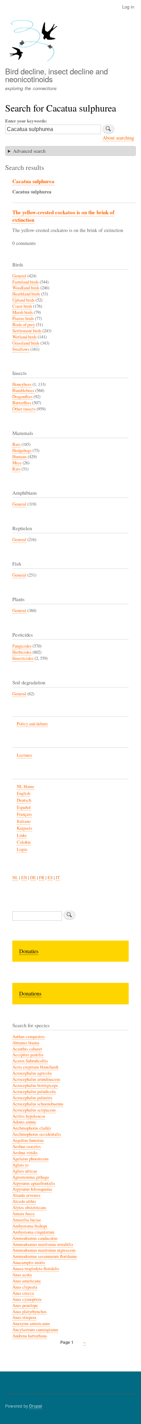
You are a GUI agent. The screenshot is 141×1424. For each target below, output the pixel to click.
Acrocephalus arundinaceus (36, 1079)
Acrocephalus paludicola (34, 1091)
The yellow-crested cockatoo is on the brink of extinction (63, 216)
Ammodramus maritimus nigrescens (44, 1250)
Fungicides (21, 646)
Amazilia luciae (26, 1220)
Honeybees (21, 384)
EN (24, 878)
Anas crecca (23, 1293)
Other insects (24, 409)
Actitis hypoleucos (28, 1116)
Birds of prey (23, 325)
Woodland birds (25, 288)
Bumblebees (23, 390)
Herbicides (21, 652)
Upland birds (23, 300)
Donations (30, 993)
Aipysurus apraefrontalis (33, 1183)
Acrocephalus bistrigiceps (35, 1085)
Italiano (23, 821)
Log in (128, 6)
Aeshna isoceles (26, 1146)
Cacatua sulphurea (33, 181)
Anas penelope (25, 1305)
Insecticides (23, 658)
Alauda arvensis (26, 1195)
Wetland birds (24, 337)
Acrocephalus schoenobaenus (37, 1104)
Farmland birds (25, 282)
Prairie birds (23, 318)
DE (33, 878)
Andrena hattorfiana (29, 1336)
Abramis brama (25, 1043)
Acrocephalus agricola (32, 1073)
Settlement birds (26, 331)
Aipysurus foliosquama (32, 1189)
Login (22, 849)
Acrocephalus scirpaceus (34, 1110)
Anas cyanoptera (26, 1299)
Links (22, 835)
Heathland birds (26, 294)
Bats (16, 444)
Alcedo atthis (24, 1201)
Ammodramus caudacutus (34, 1238)
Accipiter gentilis (27, 1055)
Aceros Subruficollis (30, 1061)
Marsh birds (22, 312)
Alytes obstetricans (29, 1207)
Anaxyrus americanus (31, 1323)
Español (24, 807)
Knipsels (24, 828)
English (23, 793)
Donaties (28, 951)
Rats (16, 469)
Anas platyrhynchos (29, 1311)
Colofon (23, 842)
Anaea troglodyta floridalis (35, 1269)
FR (41, 878)
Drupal (35, 1406)
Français (24, 814)
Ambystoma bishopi (29, 1226)
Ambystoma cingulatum (33, 1232)
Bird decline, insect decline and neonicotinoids (56, 75)
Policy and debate (32, 724)
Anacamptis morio (28, 1262)
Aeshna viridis (25, 1153)
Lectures (24, 755)
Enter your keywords (25, 120)
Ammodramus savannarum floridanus (44, 1256)
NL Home (25, 786)
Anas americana (26, 1281)
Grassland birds (25, 343)
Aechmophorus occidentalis (36, 1134)
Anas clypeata (24, 1287)
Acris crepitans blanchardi (35, 1067)
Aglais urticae (24, 1171)
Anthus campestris (28, 1037)
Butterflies (21, 403)
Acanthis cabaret (27, 1049)
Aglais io (20, 1165)
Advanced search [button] (29, 151)
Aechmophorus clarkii (31, 1128)
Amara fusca (23, 1214)
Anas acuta (22, 1275)
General (19, 276)
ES (50, 878)
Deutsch (24, 800)
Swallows (20, 349)
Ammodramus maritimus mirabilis (42, 1244)
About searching (118, 137)
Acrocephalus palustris (32, 1098)
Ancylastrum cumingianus (35, 1330)
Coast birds (22, 306)
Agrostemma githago (30, 1177)
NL (15, 878)
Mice (17, 463)
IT (58, 878)
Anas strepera (24, 1317)
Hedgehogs (21, 450)
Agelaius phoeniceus (30, 1159)
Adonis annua (24, 1122)
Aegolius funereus (28, 1140)
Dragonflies (22, 396)
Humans (19, 457)
